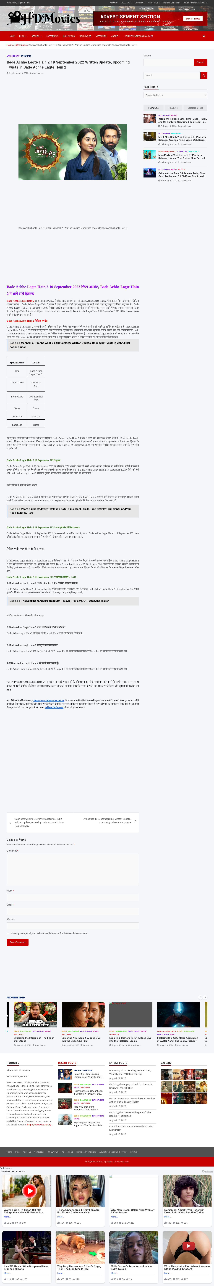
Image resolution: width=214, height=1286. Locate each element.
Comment (12, 851)
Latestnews (52, 36)
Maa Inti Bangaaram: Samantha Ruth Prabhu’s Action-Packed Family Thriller (88, 1110)
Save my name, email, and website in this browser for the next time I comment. (49, 933)
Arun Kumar (37, 73)
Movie (174, 115)
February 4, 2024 (168, 126)
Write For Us (153, 2)
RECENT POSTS (67, 1063)
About (114, 36)
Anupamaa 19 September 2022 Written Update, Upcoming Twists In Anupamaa (107, 821)
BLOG (21, 36)
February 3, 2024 (168, 144)
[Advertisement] (72, 101)
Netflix (181, 169)
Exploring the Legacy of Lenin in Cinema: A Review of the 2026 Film (88, 1094)
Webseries (101, 36)
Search (147, 56)
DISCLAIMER (126, 2)
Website (11, 919)
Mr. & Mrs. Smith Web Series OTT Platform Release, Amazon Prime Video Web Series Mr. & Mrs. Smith (182, 140)
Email (10, 905)
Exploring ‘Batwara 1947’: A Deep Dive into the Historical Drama (83, 1040)
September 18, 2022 (18, 73)
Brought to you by (83, 1070)
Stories (35, 36)
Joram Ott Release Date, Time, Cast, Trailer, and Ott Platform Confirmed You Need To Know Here (182, 121)
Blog (16, 1031)
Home (12, 36)
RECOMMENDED (16, 997)
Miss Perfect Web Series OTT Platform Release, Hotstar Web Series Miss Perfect (181, 157)
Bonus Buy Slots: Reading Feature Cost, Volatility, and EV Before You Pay (89, 1077)
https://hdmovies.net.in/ (39, 1125)
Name (10, 891)
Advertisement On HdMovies (195, 2)
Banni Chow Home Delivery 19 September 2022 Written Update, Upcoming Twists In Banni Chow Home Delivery (39, 822)
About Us (113, 2)
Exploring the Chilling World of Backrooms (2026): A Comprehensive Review (178, 1041)
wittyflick (134, 1151)
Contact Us (139, 2)
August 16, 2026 (24, 1045)
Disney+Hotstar (166, 151)
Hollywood (69, 36)
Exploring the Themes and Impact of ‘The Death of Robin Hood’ (88, 1125)
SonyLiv (160, 1034)
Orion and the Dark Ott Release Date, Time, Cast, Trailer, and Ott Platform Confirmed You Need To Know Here (182, 176)
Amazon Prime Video (119, 1031)
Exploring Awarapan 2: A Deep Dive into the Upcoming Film (33, 1040)
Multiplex (19, 1034)
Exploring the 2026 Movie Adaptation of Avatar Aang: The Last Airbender (130, 1040)
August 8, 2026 (119, 1045)
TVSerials (26, 55)
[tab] (153, 108)
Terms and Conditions (171, 2)
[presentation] (200, 997)
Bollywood (85, 36)
